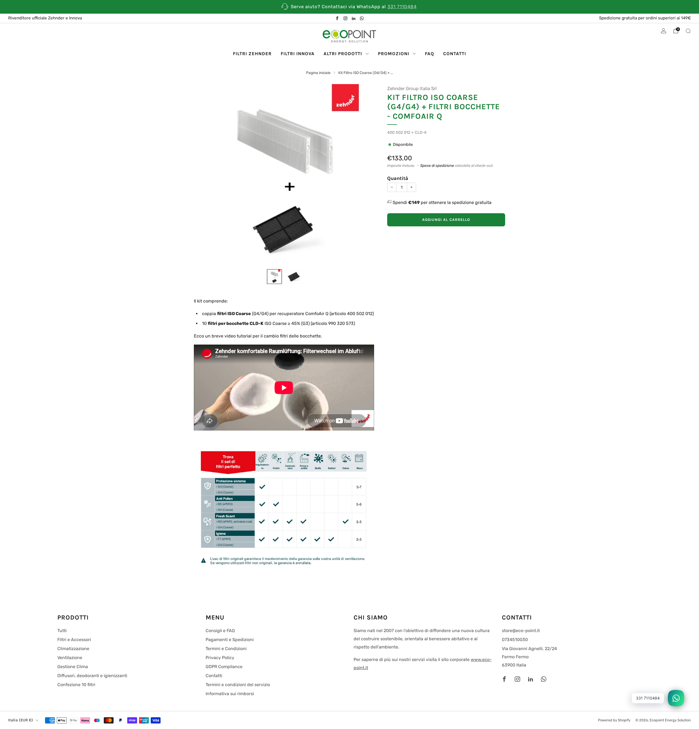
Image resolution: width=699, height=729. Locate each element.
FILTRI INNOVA (298, 53)
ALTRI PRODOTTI (343, 53)
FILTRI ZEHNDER (252, 53)
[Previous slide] (204, 174)
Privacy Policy (220, 657)
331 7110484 (402, 6)
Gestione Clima (72, 666)
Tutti (62, 630)
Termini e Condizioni (226, 648)
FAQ (429, 53)
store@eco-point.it (521, 630)
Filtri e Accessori (74, 639)
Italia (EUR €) (20, 720)
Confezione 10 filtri (76, 684)
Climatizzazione (73, 648)
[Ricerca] (688, 31)
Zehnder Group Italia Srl (412, 88)
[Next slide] (363, 174)
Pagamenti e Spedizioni (230, 639)
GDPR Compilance (224, 666)
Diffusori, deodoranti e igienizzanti (92, 675)
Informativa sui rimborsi (230, 693)
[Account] (663, 31)
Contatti (214, 675)
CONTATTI (454, 53)
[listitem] (349, 7)
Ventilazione (69, 657)
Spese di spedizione (437, 165)
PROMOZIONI (393, 53)
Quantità (397, 178)
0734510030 (515, 639)
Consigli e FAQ (220, 630)
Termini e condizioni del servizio (238, 684)
